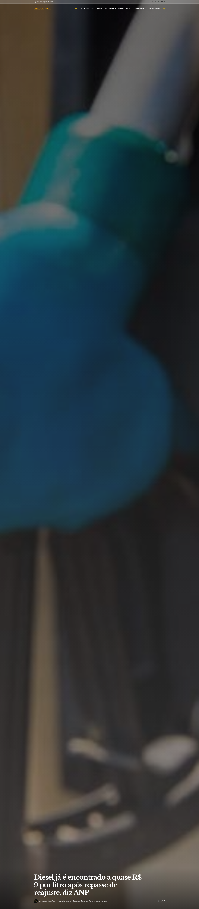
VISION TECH (110, 8)
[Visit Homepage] (42, 8)
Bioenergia (76, 901)
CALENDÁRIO (139, 8)
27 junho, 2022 (64, 901)
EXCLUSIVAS (96, 8)
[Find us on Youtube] (162, 1)
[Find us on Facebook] (164, 1)
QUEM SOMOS (154, 8)
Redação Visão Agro (48, 901)
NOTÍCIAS (85, 8)
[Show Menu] (76, 8)
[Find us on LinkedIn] (152, 1)
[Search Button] (164, 8)
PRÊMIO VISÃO (124, 8)
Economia (84, 901)
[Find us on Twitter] (158, 1)
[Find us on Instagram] (155, 1)
